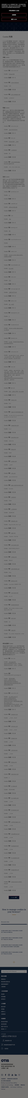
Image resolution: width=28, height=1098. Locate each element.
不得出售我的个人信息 (14, 10)
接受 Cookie (14, 19)
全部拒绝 (14, 14)
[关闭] (26, 2)
